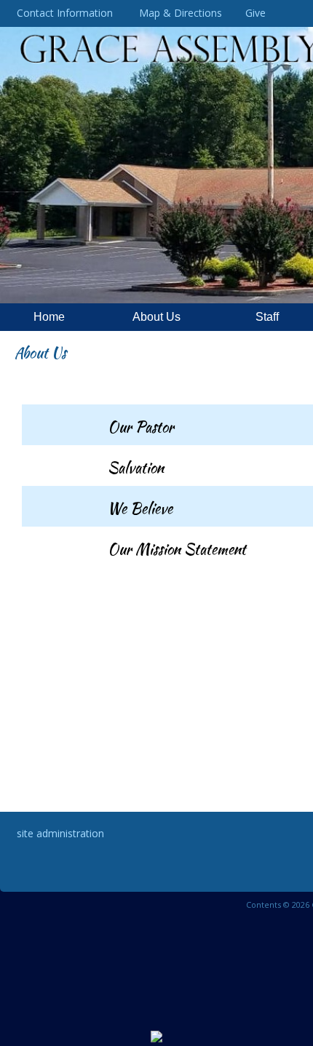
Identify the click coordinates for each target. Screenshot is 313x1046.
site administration (60, 833)
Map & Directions (177, 13)
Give (252, 13)
